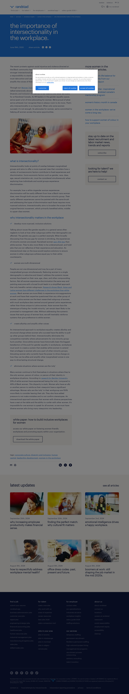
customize (42, 88)
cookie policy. (50, 82)
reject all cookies (70, 88)
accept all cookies (87, 88)
